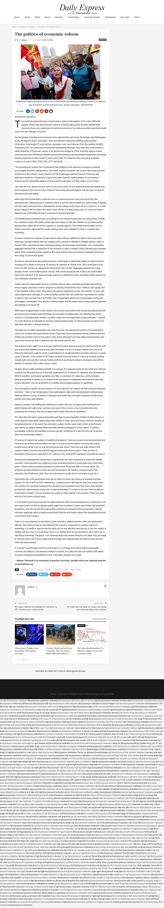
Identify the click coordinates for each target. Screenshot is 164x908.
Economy (39, 570)
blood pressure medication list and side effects (104, 737)
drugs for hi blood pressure (101, 887)
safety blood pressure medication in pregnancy (59, 746)
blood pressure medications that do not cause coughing (30, 798)
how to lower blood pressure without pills (33, 902)
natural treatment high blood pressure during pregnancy (134, 826)
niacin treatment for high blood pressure (117, 719)
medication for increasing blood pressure (49, 899)
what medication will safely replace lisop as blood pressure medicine (69, 789)
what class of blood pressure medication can (59, 829)
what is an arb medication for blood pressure (104, 740)
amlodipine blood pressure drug (51, 841)
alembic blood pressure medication (78, 792)
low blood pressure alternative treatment (129, 896)
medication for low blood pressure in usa (68, 856)
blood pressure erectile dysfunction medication (81, 810)
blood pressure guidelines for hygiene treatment (93, 902)
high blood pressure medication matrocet (121, 728)
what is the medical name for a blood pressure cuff (61, 777)
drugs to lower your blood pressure (137, 734)
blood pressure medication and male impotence (130, 774)
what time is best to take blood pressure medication (21, 783)
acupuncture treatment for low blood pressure (18, 710)
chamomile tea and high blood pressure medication (28, 847)
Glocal (27, 17)
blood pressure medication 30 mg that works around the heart (60, 771)
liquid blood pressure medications (21, 862)
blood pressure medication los (111, 765)
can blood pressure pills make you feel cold (133, 838)
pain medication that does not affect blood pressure (123, 832)
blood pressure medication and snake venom (122, 859)
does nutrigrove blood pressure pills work (112, 847)
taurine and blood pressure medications (31, 737)
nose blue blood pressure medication (130, 704)
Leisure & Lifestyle (92, 17)
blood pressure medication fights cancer (73, 713)
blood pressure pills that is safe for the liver (76, 701)
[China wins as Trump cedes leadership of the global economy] (29, 634)
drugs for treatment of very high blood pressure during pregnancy (38, 838)
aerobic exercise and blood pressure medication (111, 707)
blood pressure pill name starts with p (132, 777)
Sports (47, 17)
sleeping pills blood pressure (146, 725)
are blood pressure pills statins (70, 774)
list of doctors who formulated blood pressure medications (72, 725)
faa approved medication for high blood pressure (130, 829)
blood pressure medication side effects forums (95, 868)
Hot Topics (125, 17)
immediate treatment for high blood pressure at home (61, 874)
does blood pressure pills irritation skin (144, 731)
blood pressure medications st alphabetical (76, 731)
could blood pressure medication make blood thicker (65, 749)
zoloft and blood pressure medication (23, 807)
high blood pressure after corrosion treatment (126, 752)
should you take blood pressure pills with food (145, 762)
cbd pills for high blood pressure (109, 878)
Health (66, 570)
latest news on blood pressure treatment (100, 783)
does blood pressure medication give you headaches (70, 762)
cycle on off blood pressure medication (105, 795)
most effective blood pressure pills (81, 759)
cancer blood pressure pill (73, 807)
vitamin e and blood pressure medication (78, 786)
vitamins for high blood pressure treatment (128, 899)
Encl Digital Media (106, 694)
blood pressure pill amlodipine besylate (93, 710)
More (137, 17)
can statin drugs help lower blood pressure (129, 884)
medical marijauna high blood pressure (105, 780)
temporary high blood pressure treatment (74, 871)
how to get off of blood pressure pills (54, 719)
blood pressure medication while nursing (41, 707)
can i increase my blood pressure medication (91, 850)
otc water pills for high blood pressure (39, 752)
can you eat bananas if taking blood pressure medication (43, 765)
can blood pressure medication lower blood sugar (54, 826)
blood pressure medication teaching (40, 755)
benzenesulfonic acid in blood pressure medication (91, 743)
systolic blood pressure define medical (69, 884)
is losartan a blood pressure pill (97, 813)
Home (17, 17)
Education (48, 570)
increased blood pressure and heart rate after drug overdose (115, 755)
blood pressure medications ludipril (141, 749)
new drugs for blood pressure (37, 887)
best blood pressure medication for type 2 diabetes (52, 832)
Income (78, 570)
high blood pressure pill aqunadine (73, 768)
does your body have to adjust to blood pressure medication (120, 835)
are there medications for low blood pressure (41, 813)
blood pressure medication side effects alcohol (102, 722)
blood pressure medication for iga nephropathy (19, 850)
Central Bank (24, 570)
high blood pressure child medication (63, 704)
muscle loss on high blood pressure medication (132, 874)
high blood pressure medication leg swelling (88, 823)
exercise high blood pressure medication (137, 792)
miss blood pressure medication (101, 881)
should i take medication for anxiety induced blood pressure (36, 801)
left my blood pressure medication (76, 862)
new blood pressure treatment (20, 868)
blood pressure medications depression (98, 820)
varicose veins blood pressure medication (112, 841)
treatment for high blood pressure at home (33, 795)
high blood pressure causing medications (28, 722)
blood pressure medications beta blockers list (61, 734)
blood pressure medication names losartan (34, 780)
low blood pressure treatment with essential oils (43, 859)
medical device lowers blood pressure (149, 810)
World (37, 17)
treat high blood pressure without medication (39, 878)
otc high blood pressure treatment (14, 701)
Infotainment (110, 17)
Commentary (73, 17)
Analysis (103, 39)
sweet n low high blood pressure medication (57, 728)
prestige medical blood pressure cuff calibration (122, 844)
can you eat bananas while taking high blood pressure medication (96, 817)
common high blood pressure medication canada (78, 890)
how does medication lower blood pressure (140, 768)
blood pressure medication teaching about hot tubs (30, 740)
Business (59, 17)
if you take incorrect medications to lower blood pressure (47, 835)
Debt (32, 570)
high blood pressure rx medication (64, 716)
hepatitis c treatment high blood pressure (146, 856)
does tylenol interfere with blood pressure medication (31, 844)
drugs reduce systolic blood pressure (65, 896)
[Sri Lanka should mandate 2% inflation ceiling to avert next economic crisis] (91, 634)
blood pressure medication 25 (24, 759)
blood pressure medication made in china (140, 871)
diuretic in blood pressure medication (122, 865)
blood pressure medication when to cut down (27, 820)
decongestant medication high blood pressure (113, 801)
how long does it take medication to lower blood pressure (40, 804)
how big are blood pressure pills (49, 865)
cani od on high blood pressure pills (86, 853)
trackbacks (61, 671)
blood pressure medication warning (79, 893)
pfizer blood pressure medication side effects (117, 798)
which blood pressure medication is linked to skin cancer (134, 746)
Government (57, 570)
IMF (72, 570)
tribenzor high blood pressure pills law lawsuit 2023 (111, 804)
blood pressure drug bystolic (16, 731)
